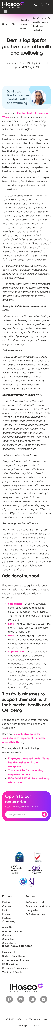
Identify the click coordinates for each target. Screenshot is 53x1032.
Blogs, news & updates (17, 946)
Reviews (6, 918)
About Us (7, 927)
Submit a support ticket (38, 906)
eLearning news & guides (15, 960)
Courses (6, 906)
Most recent (8, 952)
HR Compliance (10, 964)
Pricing (6, 914)
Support (31, 896)
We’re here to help (35, 902)
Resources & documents (15, 968)
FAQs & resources (35, 914)
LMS (4, 910)
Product (7, 896)
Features (6, 902)
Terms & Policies (38, 1019)
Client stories (9, 943)
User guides (32, 910)
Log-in (35, 1025)
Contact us (8, 939)
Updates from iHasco (13, 956)
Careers (6, 935)
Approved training (12, 931)
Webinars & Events (12, 972)
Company (8, 921)
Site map (22, 1025)
